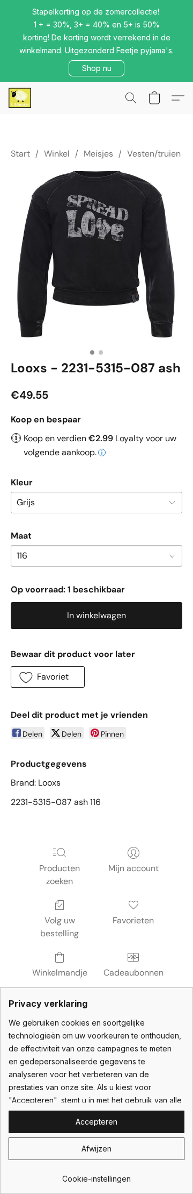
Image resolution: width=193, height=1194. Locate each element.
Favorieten (133, 920)
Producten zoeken (59, 875)
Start (20, 153)
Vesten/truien (154, 153)
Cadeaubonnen (133, 972)
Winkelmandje (59, 972)
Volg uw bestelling (59, 927)
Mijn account (133, 868)
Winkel (57, 153)
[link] (96, 1174)
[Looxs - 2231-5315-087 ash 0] (96, 257)
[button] (96, 68)
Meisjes (98, 153)
